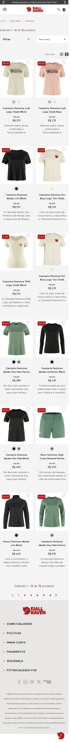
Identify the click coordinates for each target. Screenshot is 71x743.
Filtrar (7, 39)
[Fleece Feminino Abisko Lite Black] (16, 512)
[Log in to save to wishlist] (28, 62)
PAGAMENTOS (16, 651)
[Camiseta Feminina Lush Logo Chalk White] (16, 79)
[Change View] (61, 54)
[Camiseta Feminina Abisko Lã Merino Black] (52, 339)
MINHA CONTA (16, 642)
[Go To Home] (34, 9)
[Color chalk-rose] (14, 102)
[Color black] (16, 188)
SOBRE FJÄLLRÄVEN (19, 624)
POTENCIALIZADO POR (22, 670)
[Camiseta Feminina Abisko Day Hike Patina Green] (16, 339)
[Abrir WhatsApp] (61, 736)
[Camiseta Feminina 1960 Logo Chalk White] (16, 252)
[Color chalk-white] (19, 102)
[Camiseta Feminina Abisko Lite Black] (16, 165)
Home (3, 21)
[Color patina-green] (19, 362)
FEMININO (29, 21)
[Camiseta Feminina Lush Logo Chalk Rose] (52, 79)
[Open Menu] (5, 9)
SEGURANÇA (15, 661)
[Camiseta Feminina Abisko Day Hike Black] (16, 425)
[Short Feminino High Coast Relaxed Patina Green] (52, 425)
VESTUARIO (15, 21)
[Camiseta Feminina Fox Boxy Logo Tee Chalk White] (52, 165)
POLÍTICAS (14, 633)
